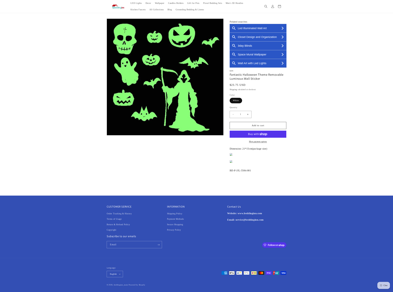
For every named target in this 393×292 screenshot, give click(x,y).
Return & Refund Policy (118, 224)
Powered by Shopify (137, 285)
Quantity (233, 107)
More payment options (258, 141)
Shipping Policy (174, 214)
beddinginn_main (121, 285)
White (236, 100)
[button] (266, 6)
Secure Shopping (175, 224)
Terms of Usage (114, 219)
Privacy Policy (174, 230)
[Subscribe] (158, 244)
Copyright (111, 230)
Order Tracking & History (119, 214)
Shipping (233, 89)
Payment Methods (175, 219)
